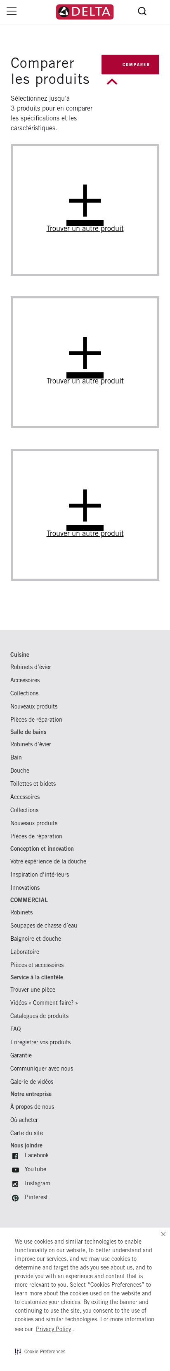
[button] (40, 1351)
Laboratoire (24, 951)
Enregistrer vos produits (40, 1042)
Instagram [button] (37, 1182)
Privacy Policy (53, 1329)
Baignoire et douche (35, 938)
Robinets (21, 912)
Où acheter (24, 1119)
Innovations (25, 887)
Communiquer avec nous (41, 1068)
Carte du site (26, 1132)
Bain (16, 757)
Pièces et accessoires (37, 964)
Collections (24, 693)
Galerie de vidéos (31, 1081)
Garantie (21, 1055)
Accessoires (25, 679)
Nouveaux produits (33, 706)
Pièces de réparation (36, 719)
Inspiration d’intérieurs (39, 874)
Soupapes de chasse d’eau (43, 925)
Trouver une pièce (32, 989)
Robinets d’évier (30, 666)
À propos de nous (32, 1106)
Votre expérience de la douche (48, 861)
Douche (19, 770)
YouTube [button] (35, 1169)
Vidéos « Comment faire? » (44, 1002)
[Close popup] (110, 81)
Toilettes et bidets (33, 783)
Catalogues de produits (39, 1015)
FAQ (15, 1028)
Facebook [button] (37, 1155)
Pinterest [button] (36, 1196)
